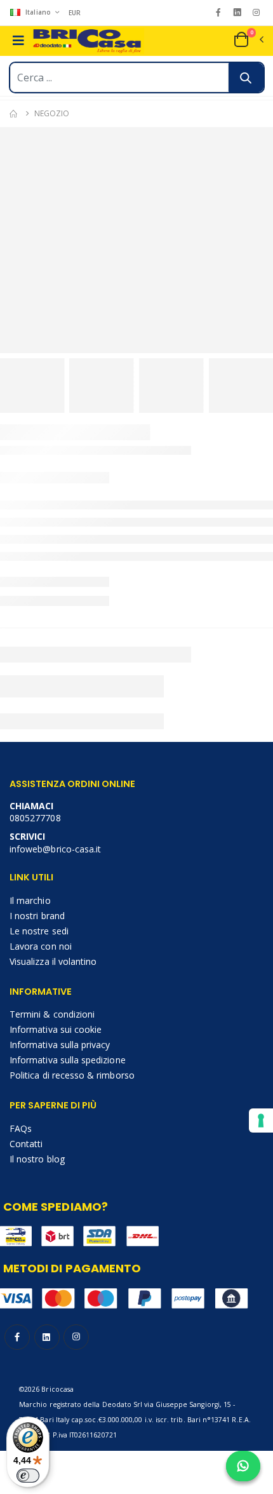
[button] (247, 39)
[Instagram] (256, 12)
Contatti (26, 1144)
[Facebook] (218, 12)
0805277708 (35, 818)
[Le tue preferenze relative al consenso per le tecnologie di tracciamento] (261, 1120)
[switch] (28, 1476)
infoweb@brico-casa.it (55, 849)
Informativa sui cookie (56, 1029)
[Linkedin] (237, 12)
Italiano (38, 12)
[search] (246, 77)
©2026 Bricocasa (46, 1389)
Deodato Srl (122, 1404)
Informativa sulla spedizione (68, 1060)
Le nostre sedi (39, 931)
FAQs (21, 1128)
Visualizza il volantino (53, 961)
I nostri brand (37, 916)
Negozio (51, 113)
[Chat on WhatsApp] (243, 1466)
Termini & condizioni (52, 1014)
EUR (75, 12)
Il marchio (30, 900)
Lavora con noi (41, 946)
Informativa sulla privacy (60, 1045)
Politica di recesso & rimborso (72, 1075)
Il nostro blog (37, 1159)
